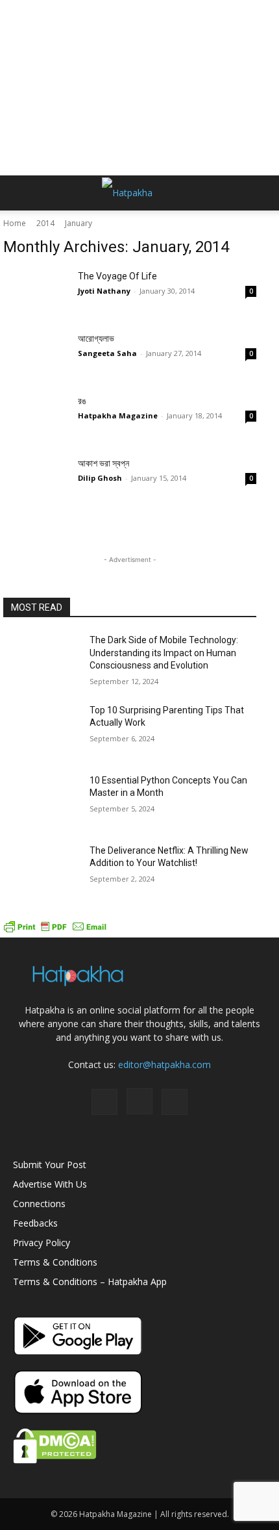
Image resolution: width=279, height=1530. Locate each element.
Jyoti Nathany (104, 291)
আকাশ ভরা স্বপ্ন (103, 463)
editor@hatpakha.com (164, 1064)
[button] (22, 192)
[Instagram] (139, 1101)
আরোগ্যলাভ (96, 338)
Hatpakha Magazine (118, 415)
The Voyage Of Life (117, 276)
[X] (175, 1102)
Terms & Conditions (55, 1262)
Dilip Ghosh (100, 478)
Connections (39, 1203)
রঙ (82, 401)
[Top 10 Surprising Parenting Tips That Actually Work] (41, 731)
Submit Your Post (49, 1164)
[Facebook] (104, 1102)
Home (14, 223)
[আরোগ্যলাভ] (35, 354)
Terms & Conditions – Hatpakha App (90, 1281)
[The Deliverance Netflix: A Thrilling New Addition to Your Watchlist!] (41, 871)
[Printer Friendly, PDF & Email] (55, 930)
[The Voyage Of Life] (35, 292)
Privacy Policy (41, 1242)
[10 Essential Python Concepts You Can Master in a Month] (41, 801)
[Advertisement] (139, 87)
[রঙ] (35, 417)
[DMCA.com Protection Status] (55, 1460)
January (78, 223)
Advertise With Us (50, 1184)
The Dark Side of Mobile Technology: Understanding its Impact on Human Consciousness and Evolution (164, 652)
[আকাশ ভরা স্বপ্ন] (35, 479)
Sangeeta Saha (107, 353)
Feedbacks (35, 1223)
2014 (45, 223)
